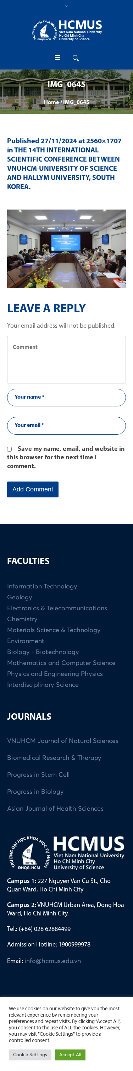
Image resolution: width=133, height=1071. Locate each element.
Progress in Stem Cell (38, 775)
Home (51, 102)
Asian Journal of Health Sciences (55, 809)
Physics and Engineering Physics (55, 674)
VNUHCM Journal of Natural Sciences (62, 741)
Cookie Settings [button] (30, 1055)
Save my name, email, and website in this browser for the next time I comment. (66, 458)
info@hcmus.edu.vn (52, 961)
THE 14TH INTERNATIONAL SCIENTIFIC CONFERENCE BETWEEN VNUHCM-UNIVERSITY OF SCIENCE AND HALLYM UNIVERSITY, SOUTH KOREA (63, 169)
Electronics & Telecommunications (57, 608)
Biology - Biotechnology (43, 652)
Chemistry (22, 619)
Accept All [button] (70, 1055)
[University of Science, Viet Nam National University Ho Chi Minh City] (66, 30)
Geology (19, 597)
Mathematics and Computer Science (61, 663)
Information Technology (42, 586)
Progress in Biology (35, 792)
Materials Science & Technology (54, 630)
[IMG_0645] (66, 249)
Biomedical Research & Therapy (54, 758)
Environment (25, 641)
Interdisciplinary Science (43, 685)
